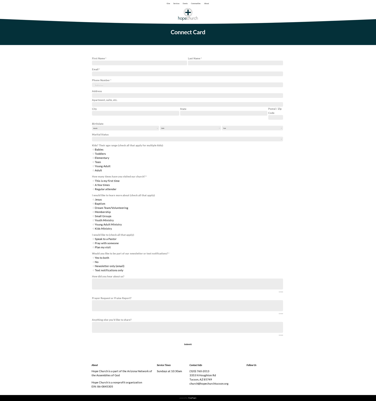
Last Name (194, 58)
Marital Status (100, 134)
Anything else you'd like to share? (112, 319)
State (183, 108)
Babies (99, 149)
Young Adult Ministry (108, 224)
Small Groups (103, 216)
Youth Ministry (104, 220)
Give (168, 3)
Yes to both (102, 257)
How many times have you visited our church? (118, 176)
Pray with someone (107, 243)
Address (97, 91)
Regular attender (106, 189)
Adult (98, 170)
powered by (188, 398)
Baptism (100, 203)
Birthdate (97, 123)
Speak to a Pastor (106, 239)
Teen (98, 162)
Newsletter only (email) (109, 266)
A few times (102, 185)
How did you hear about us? (108, 276)
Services (176, 3)
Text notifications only (109, 270)
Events (185, 3)
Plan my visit (103, 247)
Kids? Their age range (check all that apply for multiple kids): (127, 145)
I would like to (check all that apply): (113, 234)
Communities (196, 3)
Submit (188, 344)
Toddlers (100, 153)
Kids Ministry (103, 228)
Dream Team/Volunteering (111, 207)
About (206, 3)
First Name (98, 58)
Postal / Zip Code (275, 110)
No (97, 262)
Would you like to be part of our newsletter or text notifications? (130, 253)
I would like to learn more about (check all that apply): (123, 195)
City (94, 108)
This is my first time (107, 180)
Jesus (98, 199)
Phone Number (101, 80)
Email (95, 69)
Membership (103, 212)
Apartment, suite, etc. (105, 100)
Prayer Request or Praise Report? (112, 298)
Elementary (102, 157)
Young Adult (102, 166)
